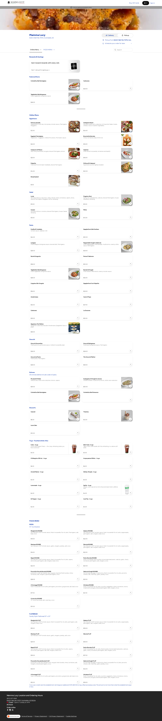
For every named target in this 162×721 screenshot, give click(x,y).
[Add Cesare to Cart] (77, 217)
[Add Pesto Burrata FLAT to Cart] (130, 654)
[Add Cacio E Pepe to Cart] (130, 304)
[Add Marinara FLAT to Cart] (77, 641)
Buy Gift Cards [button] (134, 3)
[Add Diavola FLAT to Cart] (130, 641)
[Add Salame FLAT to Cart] (130, 627)
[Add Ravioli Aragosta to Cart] (77, 263)
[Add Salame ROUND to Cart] (130, 538)
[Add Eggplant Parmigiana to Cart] (77, 143)
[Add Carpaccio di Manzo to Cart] (77, 157)
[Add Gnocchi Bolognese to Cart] (130, 350)
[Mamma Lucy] (16, 2)
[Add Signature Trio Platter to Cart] (77, 331)
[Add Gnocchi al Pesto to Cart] (77, 364)
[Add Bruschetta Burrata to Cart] (130, 143)
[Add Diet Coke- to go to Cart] (130, 452)
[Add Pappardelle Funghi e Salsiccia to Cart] (130, 250)
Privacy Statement (41, 716)
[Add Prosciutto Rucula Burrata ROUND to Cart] (77, 578)
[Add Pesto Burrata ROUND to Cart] (130, 565)
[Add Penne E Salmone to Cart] (130, 263)
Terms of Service (26, 716)
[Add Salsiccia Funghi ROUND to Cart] (130, 578)
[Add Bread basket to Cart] (77, 184)
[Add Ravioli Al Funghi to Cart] (130, 277)
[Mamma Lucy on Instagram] (10, 710)
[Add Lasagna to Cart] (77, 250)
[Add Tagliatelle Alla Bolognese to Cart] (77, 101)
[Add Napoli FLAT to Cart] (77, 654)
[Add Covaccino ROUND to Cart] (77, 606)
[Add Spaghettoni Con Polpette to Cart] (130, 290)
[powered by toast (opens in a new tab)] (14, 716)
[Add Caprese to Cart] (130, 157)
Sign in (152, 3)
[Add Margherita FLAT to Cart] (77, 627)
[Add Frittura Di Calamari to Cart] (130, 170)
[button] (36, 50)
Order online (11, 707)
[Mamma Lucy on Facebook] (8, 710)
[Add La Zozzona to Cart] (130, 317)
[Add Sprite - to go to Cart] (130, 492)
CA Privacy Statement (56, 716)
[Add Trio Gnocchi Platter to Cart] (130, 364)
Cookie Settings (71, 716)
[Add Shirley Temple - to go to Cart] (130, 479)
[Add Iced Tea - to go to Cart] (130, 506)
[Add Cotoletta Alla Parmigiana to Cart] (77, 88)
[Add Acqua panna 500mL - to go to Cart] (130, 465)
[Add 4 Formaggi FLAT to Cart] (77, 681)
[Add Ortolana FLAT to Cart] (130, 681)
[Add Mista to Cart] (130, 217)
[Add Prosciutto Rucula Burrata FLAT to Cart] (77, 668)
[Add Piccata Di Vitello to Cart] (77, 386)
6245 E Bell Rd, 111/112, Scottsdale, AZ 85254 (21, 700)
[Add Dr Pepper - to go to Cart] (77, 506)
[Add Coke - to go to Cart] (77, 452)
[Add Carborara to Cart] (130, 88)
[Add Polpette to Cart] (77, 170)
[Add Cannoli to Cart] (77, 419)
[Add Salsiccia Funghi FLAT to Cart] (130, 668)
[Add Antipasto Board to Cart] (130, 130)
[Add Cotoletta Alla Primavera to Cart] (130, 399)
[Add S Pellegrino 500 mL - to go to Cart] (77, 465)
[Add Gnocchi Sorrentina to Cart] (77, 350)
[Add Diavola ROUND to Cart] (130, 551)
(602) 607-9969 (12, 698)
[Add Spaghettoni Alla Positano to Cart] (130, 236)
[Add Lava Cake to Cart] (77, 432)
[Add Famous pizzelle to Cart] (77, 130)
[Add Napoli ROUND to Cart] (77, 565)
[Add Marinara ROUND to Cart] (77, 551)
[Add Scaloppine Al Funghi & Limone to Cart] (130, 386)
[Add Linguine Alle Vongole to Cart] (77, 290)
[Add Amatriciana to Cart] (77, 304)
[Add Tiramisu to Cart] (130, 419)
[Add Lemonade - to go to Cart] (77, 492)
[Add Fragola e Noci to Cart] (130, 203)
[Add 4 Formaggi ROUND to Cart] (77, 592)
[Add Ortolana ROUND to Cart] (130, 592)
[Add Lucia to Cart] (77, 203)
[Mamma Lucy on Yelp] (12, 710)
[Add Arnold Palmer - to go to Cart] (77, 479)
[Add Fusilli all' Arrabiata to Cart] (77, 236)
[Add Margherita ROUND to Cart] (77, 538)
